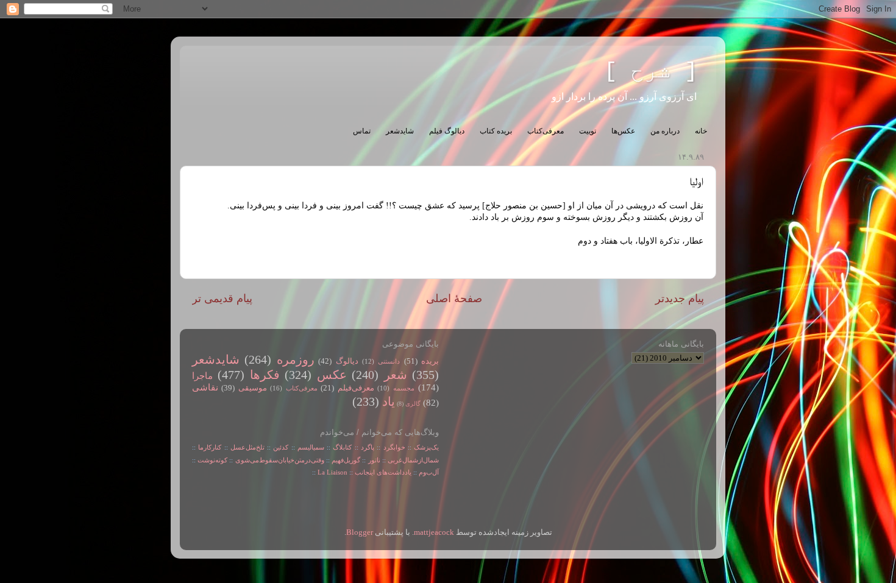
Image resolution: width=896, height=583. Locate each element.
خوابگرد (392, 447)
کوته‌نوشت (212, 460)
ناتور (374, 460)
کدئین (280, 447)
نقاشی (205, 387)
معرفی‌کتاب (545, 131)
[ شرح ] (651, 71)
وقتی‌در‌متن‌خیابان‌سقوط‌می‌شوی (279, 460)
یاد (388, 401)
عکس (332, 374)
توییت (587, 131)
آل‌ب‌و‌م (429, 472)
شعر (395, 374)
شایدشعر (400, 131)
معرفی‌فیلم (356, 388)
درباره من (665, 131)
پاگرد (366, 447)
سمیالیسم (310, 447)
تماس (362, 131)
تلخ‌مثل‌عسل (247, 447)
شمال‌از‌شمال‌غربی (413, 460)
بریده (430, 361)
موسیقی (252, 388)
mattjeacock (434, 532)
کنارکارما (209, 447)
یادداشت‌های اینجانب (383, 472)
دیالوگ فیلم (446, 131)
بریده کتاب (496, 131)
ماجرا (202, 376)
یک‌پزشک (426, 447)
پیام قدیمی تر (222, 298)
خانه (701, 131)
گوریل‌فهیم (346, 460)
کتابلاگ (342, 447)
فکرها (265, 374)
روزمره (296, 359)
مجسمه (403, 388)
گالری (413, 403)
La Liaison (332, 472)
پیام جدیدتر (679, 298)
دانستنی (389, 361)
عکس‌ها (623, 131)
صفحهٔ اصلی (454, 298)
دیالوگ (347, 361)
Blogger (359, 532)
